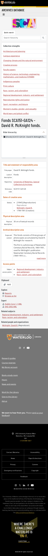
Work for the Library (10, 392)
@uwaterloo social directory (24, 489)
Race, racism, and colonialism (15, 90)
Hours (4, 380)
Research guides (9, 358)
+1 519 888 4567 (25, 441)
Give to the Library (9, 397)
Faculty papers (9, 69)
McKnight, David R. (24, 208)
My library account (9, 367)
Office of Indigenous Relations (25, 512)
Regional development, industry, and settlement (23, 95)
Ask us (4, 401)
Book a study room (10, 375)
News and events (9, 384)
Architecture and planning (14, 51)
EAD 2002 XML (11, 306)
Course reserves (9, 363)
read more (41, 258)
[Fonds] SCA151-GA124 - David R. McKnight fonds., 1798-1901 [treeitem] (26, 137)
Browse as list (10, 296)
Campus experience (11, 56)
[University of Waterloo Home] (8, 3)
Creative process (10, 65)
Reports (8, 293)
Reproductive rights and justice (16, 100)
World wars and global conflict (16, 113)
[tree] (24, 146)
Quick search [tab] (9, 32)
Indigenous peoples (11, 81)
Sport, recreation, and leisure (15, 104)
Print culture (8, 86)
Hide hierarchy (10, 132)
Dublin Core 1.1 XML (13, 304)
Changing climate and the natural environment (23, 60)
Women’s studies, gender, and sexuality (20, 109)
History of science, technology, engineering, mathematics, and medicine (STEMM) (21, 75)
